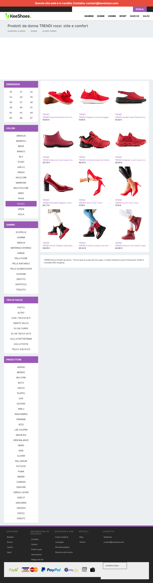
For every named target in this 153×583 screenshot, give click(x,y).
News (21, 445)
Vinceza (21, 508)
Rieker (21, 476)
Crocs (21, 388)
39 (10, 107)
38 (31, 102)
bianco (21, 151)
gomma (21, 237)
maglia (21, 242)
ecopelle (21, 232)
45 (10, 118)
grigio (21, 172)
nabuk (21, 253)
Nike (21, 450)
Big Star (21, 377)
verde (21, 209)
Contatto (35, 539)
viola (21, 214)
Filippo (21, 393)
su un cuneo (21, 328)
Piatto (21, 307)
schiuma (21, 274)
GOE (21, 398)
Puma (21, 471)
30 (10, 91)
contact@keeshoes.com (102, 3)
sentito (21, 279)
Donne (10, 542)
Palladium (21, 461)
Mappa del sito (37, 559)
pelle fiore (21, 258)
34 (21, 97)
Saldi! (146, 16)
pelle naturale (21, 263)
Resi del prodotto (62, 547)
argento (21, 141)
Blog (81, 537)
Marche (134, 16)
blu (21, 156)
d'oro (21, 162)
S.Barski (21, 482)
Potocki (21, 466)
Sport (9, 552)
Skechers (21, 502)
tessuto (21, 289)
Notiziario (108, 537)
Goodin (21, 403)
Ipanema (21, 419)
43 (21, 112)
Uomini (10, 547)
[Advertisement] (76, 58)
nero (21, 193)
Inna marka (20, 414)
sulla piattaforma (21, 338)
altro (21, 312)
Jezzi (21, 424)
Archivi (82, 542)
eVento (21, 518)
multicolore (21, 188)
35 (31, 97)
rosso (21, 203)
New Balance (21, 440)
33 (10, 97)
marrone (21, 182)
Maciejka (21, 435)
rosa (21, 198)
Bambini (10, 537)
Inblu (21, 409)
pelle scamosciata (21, 268)
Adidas (21, 367)
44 (31, 112)
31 (21, 91)
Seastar (21, 487)
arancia (21, 135)
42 (10, 112)
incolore (21, 177)
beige (21, 146)
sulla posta (21, 344)
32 (31, 91)
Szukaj (140, 9)
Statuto (34, 544)
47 (31, 118)
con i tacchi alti (21, 318)
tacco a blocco (21, 349)
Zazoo (21, 513)
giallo (21, 167)
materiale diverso (21, 248)
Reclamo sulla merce (64, 552)
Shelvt (21, 497)
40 (21, 107)
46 (21, 118)
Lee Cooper (21, 429)
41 (31, 107)
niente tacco (21, 323)
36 (10, 102)
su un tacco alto (21, 333)
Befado (21, 372)
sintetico (21, 284)
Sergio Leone (21, 492)
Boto (21, 382)
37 (21, 102)
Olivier (21, 456)
